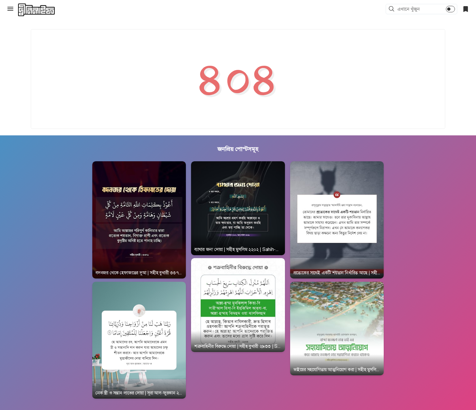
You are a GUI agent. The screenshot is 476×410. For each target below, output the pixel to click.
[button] (392, 9)
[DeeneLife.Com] (36, 10)
